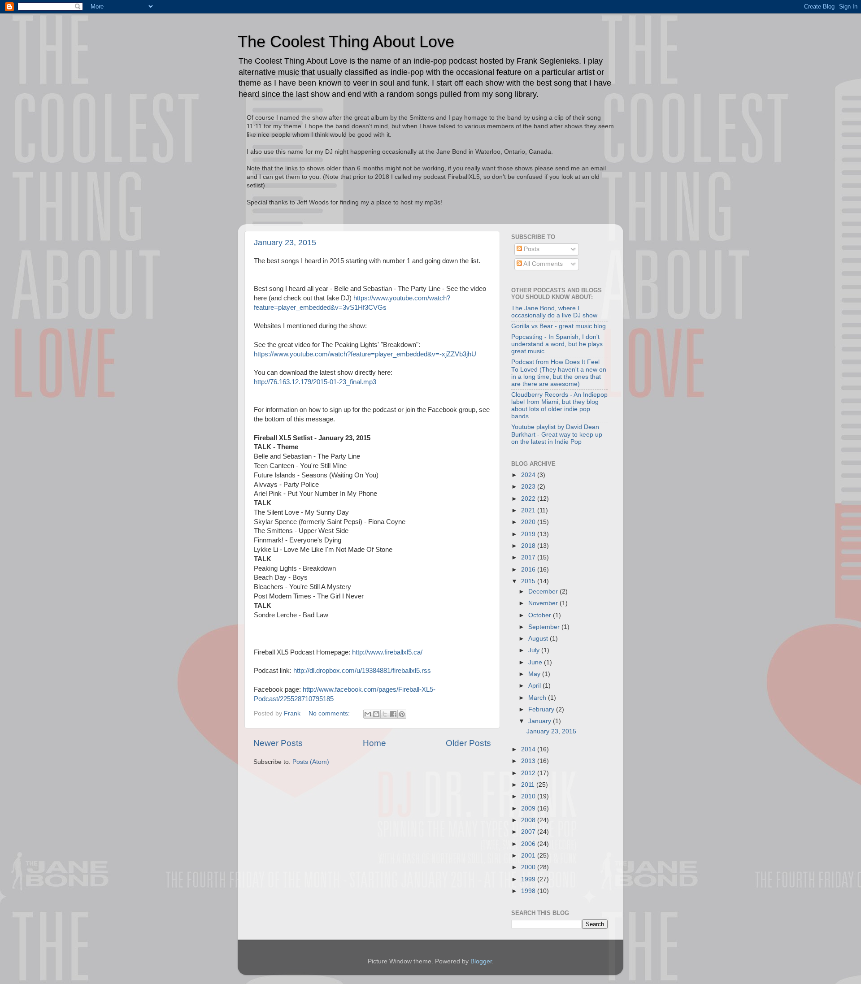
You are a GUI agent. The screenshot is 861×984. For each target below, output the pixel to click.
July (534, 650)
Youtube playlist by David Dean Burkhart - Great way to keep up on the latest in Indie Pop (556, 434)
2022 (529, 498)
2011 (528, 784)
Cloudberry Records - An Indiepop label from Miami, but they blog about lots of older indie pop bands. (559, 405)
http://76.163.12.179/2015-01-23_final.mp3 (315, 382)
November (544, 603)
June (536, 662)
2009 (529, 808)
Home (374, 743)
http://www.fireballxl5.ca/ (387, 652)
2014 (529, 749)
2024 (529, 475)
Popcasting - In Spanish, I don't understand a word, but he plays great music (557, 344)
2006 (529, 844)
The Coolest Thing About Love (346, 41)
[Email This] (367, 714)
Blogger (481, 961)
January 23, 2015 (285, 242)
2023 (529, 486)
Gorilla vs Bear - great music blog (558, 326)
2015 (529, 581)
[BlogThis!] (376, 714)
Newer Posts (278, 743)
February (542, 709)
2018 (529, 545)
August (539, 638)
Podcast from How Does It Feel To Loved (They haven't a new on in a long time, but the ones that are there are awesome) (558, 373)
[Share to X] (384, 714)
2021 (529, 510)
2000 (529, 867)
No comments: (330, 713)
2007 (529, 831)
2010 (529, 796)
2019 (529, 534)
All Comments (542, 263)
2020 (529, 522)
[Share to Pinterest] (401, 714)
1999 (529, 879)
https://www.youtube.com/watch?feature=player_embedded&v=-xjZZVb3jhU (365, 354)
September (544, 627)
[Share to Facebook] (393, 714)
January (540, 721)
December (544, 591)
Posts (530, 249)
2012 (529, 773)
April (535, 685)
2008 (529, 820)
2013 (529, 761)
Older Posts (468, 743)
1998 (529, 891)
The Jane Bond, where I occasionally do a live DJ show (554, 312)
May (535, 674)
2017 (529, 557)
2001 (529, 855)
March (538, 697)
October (540, 615)
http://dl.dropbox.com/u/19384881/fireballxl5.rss (362, 670)
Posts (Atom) (310, 762)
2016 (529, 569)
